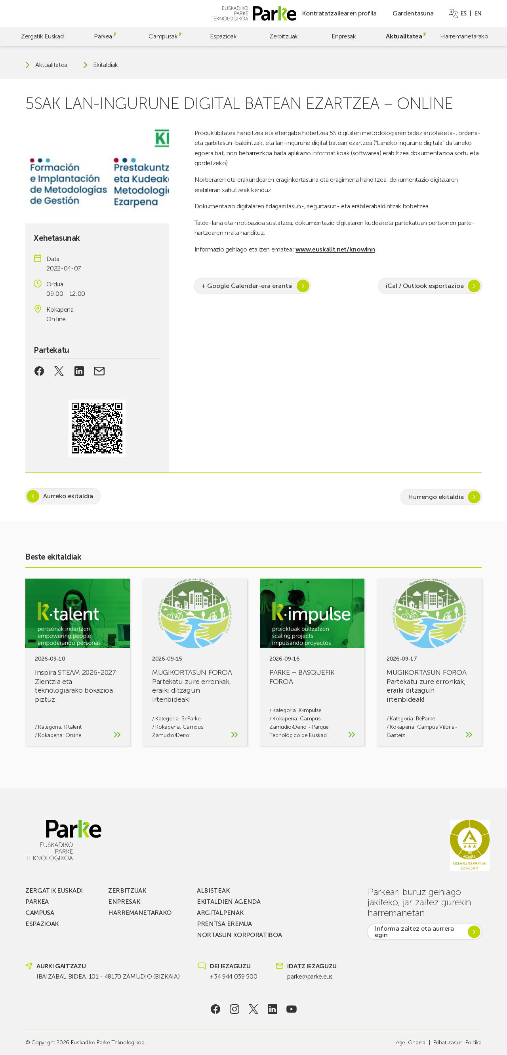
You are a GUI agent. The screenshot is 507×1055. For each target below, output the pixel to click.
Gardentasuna (413, 13)
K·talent (72, 727)
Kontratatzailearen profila (339, 13)
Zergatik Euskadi (43, 36)
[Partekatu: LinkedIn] (79, 371)
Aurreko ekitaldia (68, 496)
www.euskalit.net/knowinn (335, 249)
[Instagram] (234, 1009)
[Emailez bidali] (99, 371)
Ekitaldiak (105, 65)
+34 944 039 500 (233, 976)
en (478, 13)
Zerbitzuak (283, 36)
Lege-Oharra (409, 1042)
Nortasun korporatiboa (239, 935)
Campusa (39, 912)
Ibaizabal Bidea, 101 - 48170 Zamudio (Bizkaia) (107, 976)
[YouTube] (291, 1009)
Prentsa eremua (224, 923)
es (464, 13)
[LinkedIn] (272, 1009)
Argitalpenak (220, 912)
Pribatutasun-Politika (457, 1042)
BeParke (191, 718)
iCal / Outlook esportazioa (425, 285)
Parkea (103, 36)
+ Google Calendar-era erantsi (247, 285)
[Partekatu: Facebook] (39, 371)
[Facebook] (215, 1009)
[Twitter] (253, 1009)
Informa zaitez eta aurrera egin (414, 932)
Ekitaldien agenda (229, 901)
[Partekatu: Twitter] (59, 371)
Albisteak (213, 890)
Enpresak (344, 36)
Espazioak (223, 36)
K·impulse (310, 710)
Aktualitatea (404, 36)
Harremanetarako (464, 36)
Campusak (163, 36)
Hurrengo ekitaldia (436, 497)
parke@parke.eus (309, 976)
